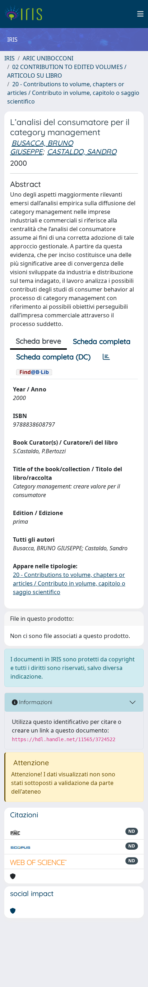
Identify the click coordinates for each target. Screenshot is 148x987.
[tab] (106, 356)
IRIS (9, 58)
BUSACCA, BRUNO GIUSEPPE (41, 147)
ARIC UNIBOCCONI (48, 58)
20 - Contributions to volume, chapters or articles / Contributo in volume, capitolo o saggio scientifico (73, 92)
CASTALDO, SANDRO (81, 151)
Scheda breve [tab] (38, 340)
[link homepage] (26, 14)
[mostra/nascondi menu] (140, 14)
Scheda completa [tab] (101, 341)
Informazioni (35, 702)
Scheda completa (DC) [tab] (53, 356)
